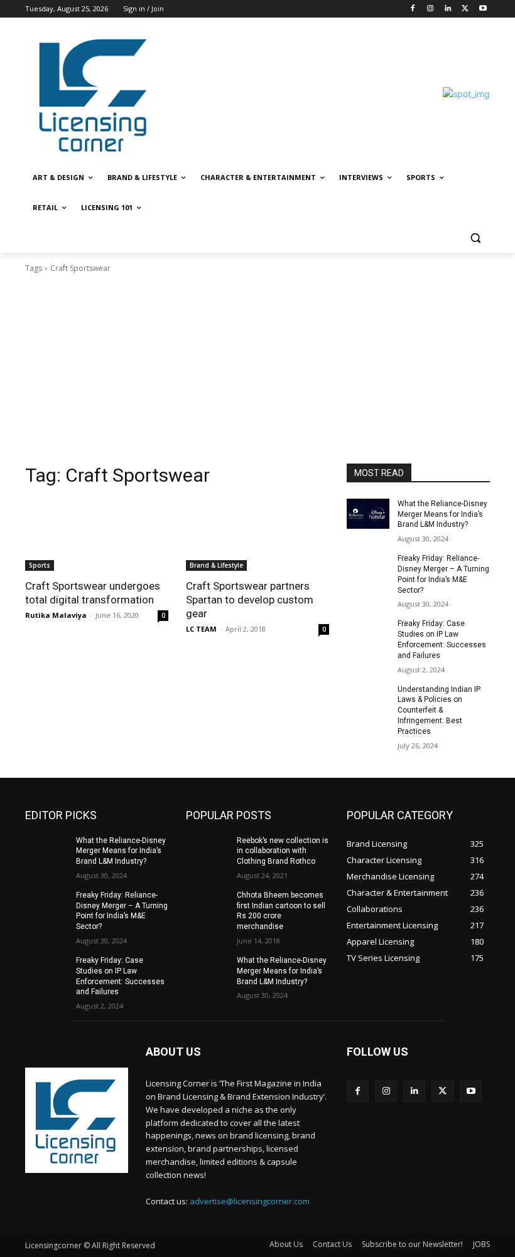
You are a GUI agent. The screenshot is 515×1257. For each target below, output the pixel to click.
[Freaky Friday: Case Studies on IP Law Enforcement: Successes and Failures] (368, 633)
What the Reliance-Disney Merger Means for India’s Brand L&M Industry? (442, 514)
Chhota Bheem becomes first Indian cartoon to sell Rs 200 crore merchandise (281, 911)
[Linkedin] (448, 9)
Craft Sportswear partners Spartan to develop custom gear (249, 600)
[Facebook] (413, 9)
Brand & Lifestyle (216, 565)
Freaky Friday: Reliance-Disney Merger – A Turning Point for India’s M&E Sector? (122, 911)
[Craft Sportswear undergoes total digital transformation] (96, 535)
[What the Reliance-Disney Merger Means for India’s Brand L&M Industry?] (368, 514)
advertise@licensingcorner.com (250, 1201)
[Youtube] (482, 9)
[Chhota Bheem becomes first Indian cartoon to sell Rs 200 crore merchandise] (207, 905)
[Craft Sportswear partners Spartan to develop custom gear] (257, 535)
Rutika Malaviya (56, 615)
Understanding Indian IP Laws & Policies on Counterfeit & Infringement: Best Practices (439, 710)
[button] (475, 238)
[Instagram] (430, 9)
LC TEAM (201, 629)
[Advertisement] (257, 369)
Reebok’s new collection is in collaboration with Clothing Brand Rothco (282, 851)
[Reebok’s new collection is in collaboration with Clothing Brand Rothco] (207, 850)
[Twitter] (465, 9)
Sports (39, 565)
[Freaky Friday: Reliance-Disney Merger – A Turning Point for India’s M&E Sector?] (368, 568)
